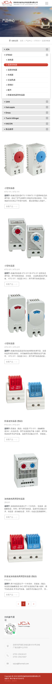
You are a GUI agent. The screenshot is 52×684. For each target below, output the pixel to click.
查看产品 (10, 206)
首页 (21, 41)
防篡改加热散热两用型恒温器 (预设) (20, 576)
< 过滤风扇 (10, 80)
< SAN (7, 102)
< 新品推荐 (8, 129)
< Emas (7, 113)
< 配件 (8, 90)
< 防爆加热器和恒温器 (15, 95)
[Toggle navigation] (46, 3)
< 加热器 (9, 59)
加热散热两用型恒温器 (14, 498)
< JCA (6, 49)
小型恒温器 (9, 188)
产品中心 (28, 41)
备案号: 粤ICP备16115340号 (14, 678)
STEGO (37, 41)
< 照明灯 (9, 85)
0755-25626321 (20, 654)
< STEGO (8, 55)
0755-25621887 (20, 657)
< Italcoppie (9, 107)
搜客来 (14, 681)
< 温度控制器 (11, 64)
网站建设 (8, 681)
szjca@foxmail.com (21, 663)
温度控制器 (46, 41)
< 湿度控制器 (11, 70)
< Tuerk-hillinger (11, 118)
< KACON (8, 124)
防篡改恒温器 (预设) (13, 421)
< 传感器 (9, 75)
